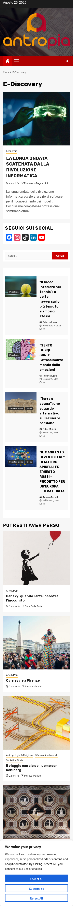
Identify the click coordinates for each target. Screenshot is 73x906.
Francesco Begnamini (36, 183)
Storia (29, 408)
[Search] (67, 61)
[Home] (7, 61)
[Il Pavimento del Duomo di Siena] (36, 812)
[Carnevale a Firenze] (36, 642)
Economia (11, 151)
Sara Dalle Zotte (33, 606)
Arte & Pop (12, 590)
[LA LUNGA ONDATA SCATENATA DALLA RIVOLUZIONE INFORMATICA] (36, 118)
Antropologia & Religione (19, 755)
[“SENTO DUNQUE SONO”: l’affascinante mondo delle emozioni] (20, 349)
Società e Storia (16, 408)
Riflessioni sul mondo (46, 755)
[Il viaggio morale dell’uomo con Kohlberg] (36, 723)
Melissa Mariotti (33, 775)
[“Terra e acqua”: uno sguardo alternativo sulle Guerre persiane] (20, 402)
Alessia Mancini (33, 686)
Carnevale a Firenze (23, 680)
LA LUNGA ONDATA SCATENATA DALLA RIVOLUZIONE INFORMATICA (27, 167)
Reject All (36, 898)
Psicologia (13, 292)
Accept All (36, 879)
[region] (36, 873)
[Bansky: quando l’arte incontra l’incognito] (36, 558)
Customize (36, 888)
